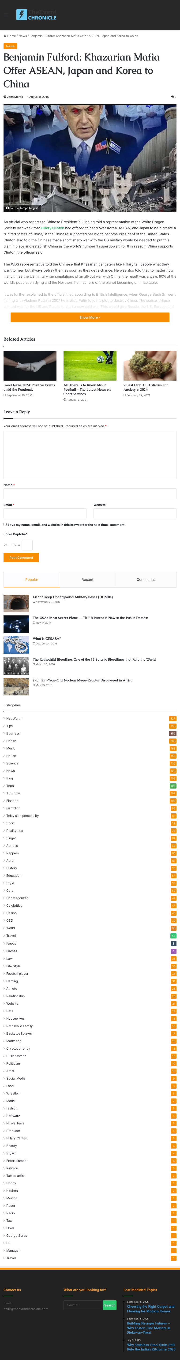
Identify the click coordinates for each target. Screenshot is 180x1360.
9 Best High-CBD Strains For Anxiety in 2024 (146, 387)
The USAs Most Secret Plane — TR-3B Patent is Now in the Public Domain (90, 618)
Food (10, 1086)
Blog (9, 778)
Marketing (13, 1041)
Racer (10, 1205)
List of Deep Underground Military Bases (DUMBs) (73, 597)
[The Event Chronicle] (37, 15)
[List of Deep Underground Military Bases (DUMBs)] (16, 603)
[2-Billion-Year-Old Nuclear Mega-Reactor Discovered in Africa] (16, 686)
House (11, 756)
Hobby (11, 1183)
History (11, 868)
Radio (10, 1213)
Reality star (14, 831)
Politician (13, 1063)
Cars (9, 890)
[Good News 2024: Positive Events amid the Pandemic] (30, 366)
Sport (10, 823)
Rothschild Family (19, 1026)
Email (9, 505)
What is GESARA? (47, 638)
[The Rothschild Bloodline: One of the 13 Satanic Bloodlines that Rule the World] (16, 666)
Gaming (12, 981)
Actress (12, 845)
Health (11, 741)
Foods (11, 943)
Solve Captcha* (15, 534)
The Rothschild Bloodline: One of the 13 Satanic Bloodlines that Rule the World (94, 659)
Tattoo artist (15, 1176)
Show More (88, 317)
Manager (13, 1250)
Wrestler (12, 1093)
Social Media (16, 1078)
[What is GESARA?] (16, 645)
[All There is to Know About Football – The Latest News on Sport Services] (90, 366)
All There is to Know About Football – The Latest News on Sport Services (87, 389)
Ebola (10, 1228)
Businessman (16, 1056)
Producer (13, 1131)
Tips (9, 726)
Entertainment (17, 1161)
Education (13, 875)
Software (13, 1116)
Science (12, 763)
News (23, 36)
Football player (17, 973)
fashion (11, 1108)
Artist (10, 1071)
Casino (11, 913)
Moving (11, 1198)
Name (9, 485)
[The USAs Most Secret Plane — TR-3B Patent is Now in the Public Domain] (16, 624)
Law (9, 958)
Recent (87, 579)
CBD (9, 920)
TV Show (13, 793)
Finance (12, 801)
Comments (146, 579)
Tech (10, 786)
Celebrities (14, 905)
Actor (10, 860)
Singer (11, 838)
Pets (9, 1011)
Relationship (15, 996)
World (10, 928)
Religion (12, 1168)
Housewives (15, 1018)
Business (13, 733)
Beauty (11, 1146)
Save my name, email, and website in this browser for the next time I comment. (66, 525)
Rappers (12, 853)
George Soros (16, 1235)
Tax (9, 1220)
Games (11, 951)
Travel (11, 936)
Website (100, 505)
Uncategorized (17, 898)
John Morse (15, 96)
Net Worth (14, 718)
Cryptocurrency (18, 1048)
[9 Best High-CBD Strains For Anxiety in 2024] (150, 366)
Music (10, 748)
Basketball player (19, 1033)
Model (10, 1101)
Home (11, 36)
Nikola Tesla (15, 1123)
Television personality (22, 816)
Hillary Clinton (52, 228)
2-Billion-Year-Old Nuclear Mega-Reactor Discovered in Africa (82, 680)
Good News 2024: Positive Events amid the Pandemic (29, 387)
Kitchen (12, 1191)
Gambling (13, 808)
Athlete (11, 988)
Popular (31, 579)
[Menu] (6, 16)
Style (10, 883)
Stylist (11, 1153)
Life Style (13, 966)
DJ (8, 1243)
